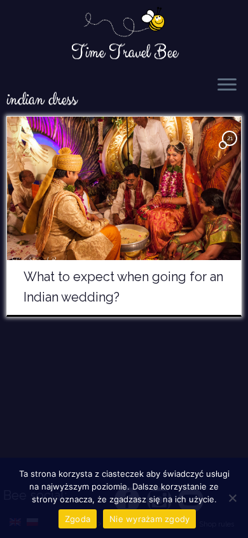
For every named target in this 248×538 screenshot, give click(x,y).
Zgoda (77, 519)
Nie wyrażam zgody (149, 519)
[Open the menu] (227, 85)
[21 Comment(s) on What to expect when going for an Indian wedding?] (230, 149)
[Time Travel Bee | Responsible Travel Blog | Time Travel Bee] (124, 23)
